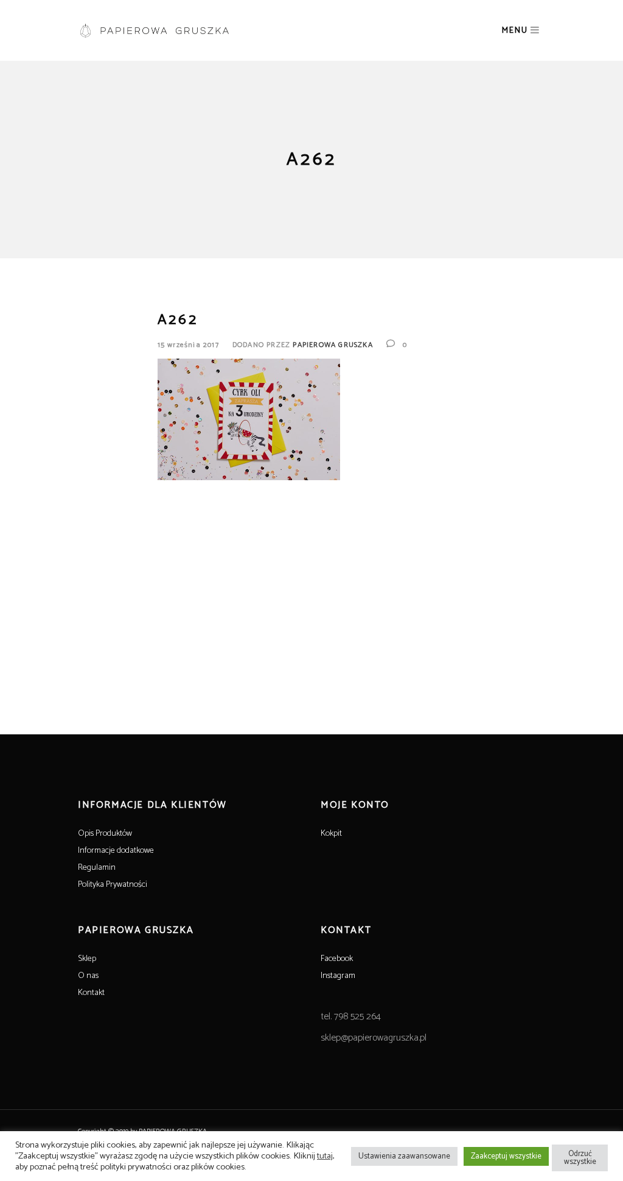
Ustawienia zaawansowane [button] (404, 1156)
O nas (88, 976)
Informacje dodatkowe (116, 851)
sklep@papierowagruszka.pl (373, 1038)
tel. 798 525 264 (351, 1016)
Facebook (337, 959)
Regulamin (97, 868)
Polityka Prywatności (112, 885)
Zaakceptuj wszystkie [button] (506, 1156)
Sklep (87, 959)
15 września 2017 (188, 345)
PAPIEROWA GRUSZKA (332, 345)
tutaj (325, 1156)
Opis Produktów (105, 834)
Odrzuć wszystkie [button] (580, 1158)
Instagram (338, 976)
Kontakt (91, 993)
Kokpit (331, 834)
